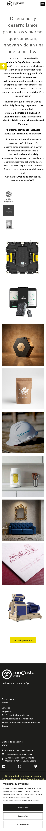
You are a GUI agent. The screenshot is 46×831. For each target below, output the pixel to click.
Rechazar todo (23, 825)
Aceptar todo (23, 807)
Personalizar (23, 816)
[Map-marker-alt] (35, 766)
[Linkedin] (3, 766)
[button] (3, 66)
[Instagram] (19, 766)
